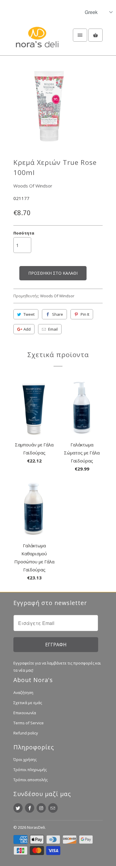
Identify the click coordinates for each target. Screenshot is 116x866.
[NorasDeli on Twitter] (18, 808)
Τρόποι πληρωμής (30, 769)
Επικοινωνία (24, 712)
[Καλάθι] (95, 35)
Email (53, 329)
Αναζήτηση (23, 692)
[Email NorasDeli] (52, 808)
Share (57, 314)
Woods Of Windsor (32, 186)
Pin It (85, 314)
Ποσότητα (23, 233)
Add (27, 329)
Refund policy (25, 733)
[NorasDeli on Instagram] (41, 808)
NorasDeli (36, 827)
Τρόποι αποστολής (30, 779)
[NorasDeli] (37, 40)
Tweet (29, 314)
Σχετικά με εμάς (27, 702)
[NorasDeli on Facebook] (29, 808)
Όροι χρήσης (25, 759)
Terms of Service (28, 723)
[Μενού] (80, 35)
